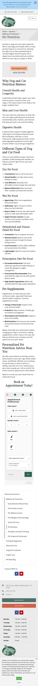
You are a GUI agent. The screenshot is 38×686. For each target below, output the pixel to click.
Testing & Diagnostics (14, 541)
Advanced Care (11, 546)
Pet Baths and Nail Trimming (18, 532)
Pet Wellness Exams (15, 513)
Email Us (8, 594)
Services (12, 31)
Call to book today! (22, 7)
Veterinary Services (12, 494)
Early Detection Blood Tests (18, 504)
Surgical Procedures (13, 550)
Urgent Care (10, 555)
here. (13, 675)
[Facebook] (17, 574)
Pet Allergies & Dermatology (18, 518)
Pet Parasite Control (15, 508)
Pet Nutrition (12, 527)
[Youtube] (21, 574)
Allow (19, 678)
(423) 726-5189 (19, 72)
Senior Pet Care (13, 522)
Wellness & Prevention (10, 34)
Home (4, 31)
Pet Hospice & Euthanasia (17, 536)
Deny (19, 682)
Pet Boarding (11, 559)
